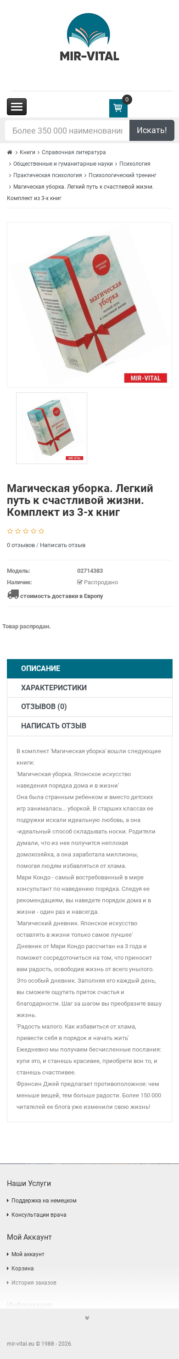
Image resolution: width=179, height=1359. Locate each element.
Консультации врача (39, 1215)
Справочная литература (74, 152)
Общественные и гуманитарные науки (63, 164)
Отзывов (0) (44, 706)
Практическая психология (47, 175)
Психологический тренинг (123, 175)
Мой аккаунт (28, 1254)
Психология (135, 164)
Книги (27, 152)
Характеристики (54, 687)
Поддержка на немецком (44, 1200)
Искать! (152, 130)
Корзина (22, 1268)
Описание (40, 668)
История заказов (33, 1283)
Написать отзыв (62, 545)
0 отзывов (21, 545)
